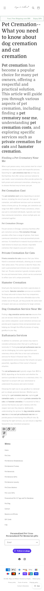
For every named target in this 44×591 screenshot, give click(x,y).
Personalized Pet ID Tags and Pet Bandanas (19, 498)
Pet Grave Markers (11, 487)
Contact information (23, 586)
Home (6, 450)
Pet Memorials (9, 471)
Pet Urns (7, 455)
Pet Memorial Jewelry (12, 482)
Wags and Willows (14, 579)
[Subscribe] (36, 542)
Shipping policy (34, 582)
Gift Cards (8, 519)
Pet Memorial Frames (12, 466)
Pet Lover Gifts (10, 493)
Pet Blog (7, 503)
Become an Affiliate (11, 514)
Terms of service (22, 582)
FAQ (6, 525)
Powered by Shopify (25, 579)
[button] (4, 8)
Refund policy (36, 579)
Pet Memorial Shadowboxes (14, 461)
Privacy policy (12, 582)
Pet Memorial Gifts (11, 477)
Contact (7, 509)
